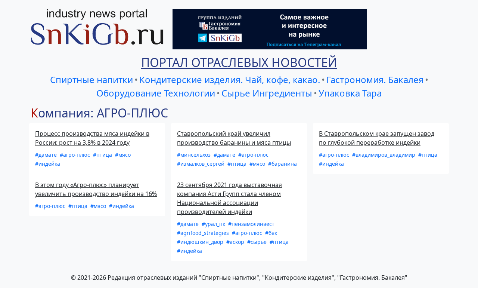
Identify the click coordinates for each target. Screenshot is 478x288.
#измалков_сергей (201, 163)
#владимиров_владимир (384, 154)
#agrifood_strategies (203, 232)
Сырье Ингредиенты (266, 93)
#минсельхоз (194, 154)
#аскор (236, 241)
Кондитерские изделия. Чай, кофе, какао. (229, 79)
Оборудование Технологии (155, 93)
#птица (103, 154)
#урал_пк (214, 223)
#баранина (282, 163)
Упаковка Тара (350, 93)
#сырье (257, 241)
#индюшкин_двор (201, 241)
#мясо (123, 154)
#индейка (47, 163)
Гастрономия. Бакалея (374, 79)
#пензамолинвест (251, 223)
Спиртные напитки (91, 79)
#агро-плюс (75, 154)
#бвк (271, 232)
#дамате (46, 154)
